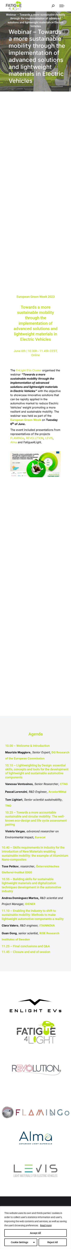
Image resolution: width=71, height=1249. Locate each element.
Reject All (52, 1242)
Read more (46, 1225)
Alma (13, 442)
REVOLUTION (34, 438)
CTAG (64, 784)
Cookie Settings (19, 1242)
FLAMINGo (17, 438)
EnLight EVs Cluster (28, 370)
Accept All (35, 1233)
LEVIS (49, 438)
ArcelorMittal (57, 791)
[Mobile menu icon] (62, 6)
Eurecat (40, 837)
